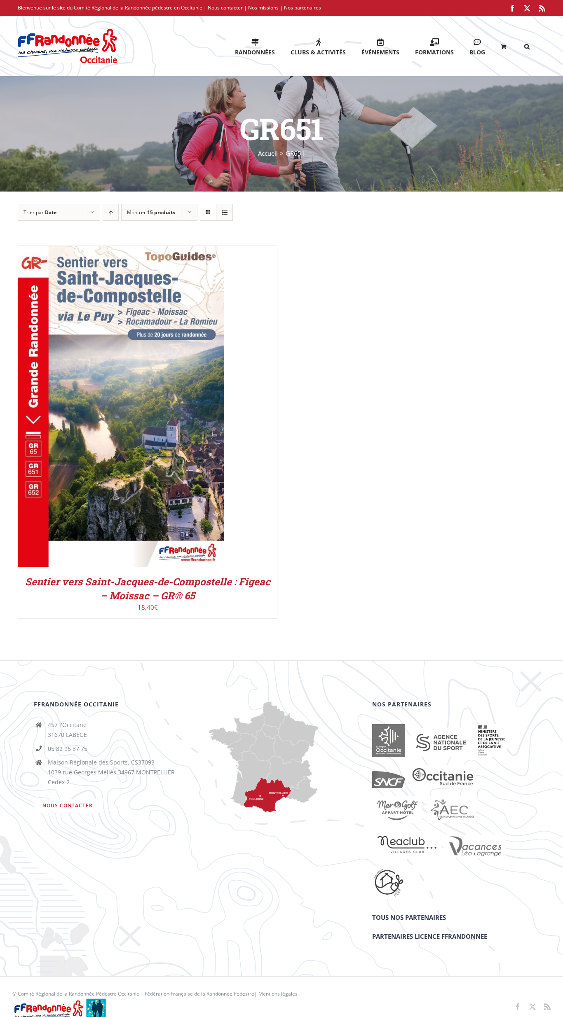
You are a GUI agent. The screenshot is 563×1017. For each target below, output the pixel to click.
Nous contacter (225, 7)
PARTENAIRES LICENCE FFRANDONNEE (429, 936)
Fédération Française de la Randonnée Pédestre (199, 993)
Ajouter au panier (104, 407)
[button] (527, 46)
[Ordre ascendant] (111, 212)
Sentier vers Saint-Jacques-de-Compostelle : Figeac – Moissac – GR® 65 (147, 588)
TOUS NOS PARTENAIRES (409, 917)
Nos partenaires (302, 7)
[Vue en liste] (224, 212)
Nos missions (263, 7)
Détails (155, 407)
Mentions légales (278, 993)
